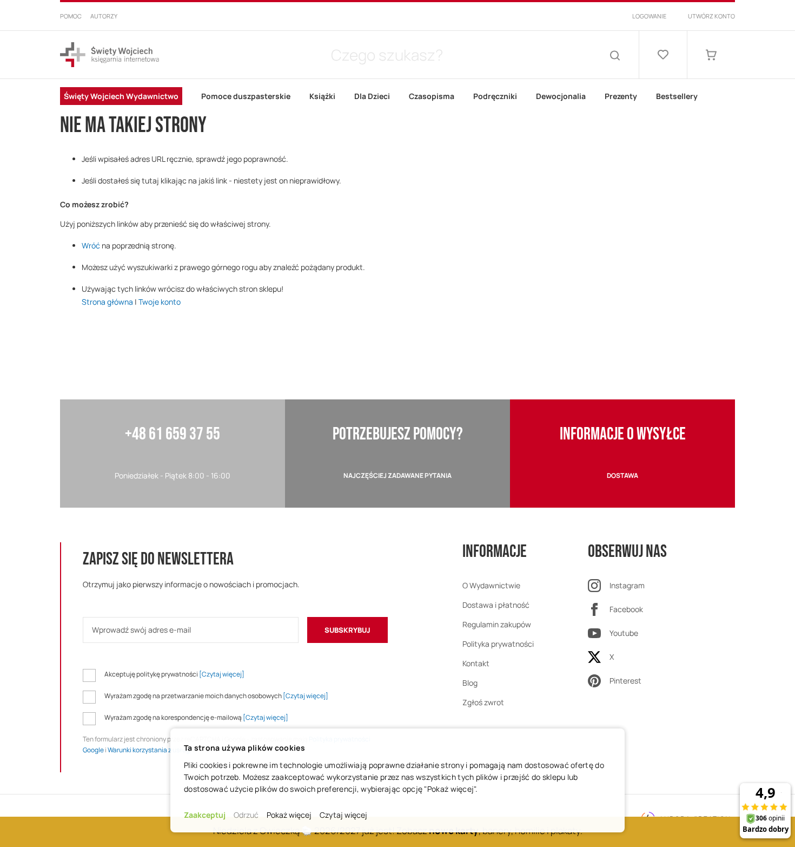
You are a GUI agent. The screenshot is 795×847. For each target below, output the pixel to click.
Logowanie (649, 16)
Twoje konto (159, 302)
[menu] (397, 96)
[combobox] (387, 54)
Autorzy (103, 16)
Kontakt (475, 663)
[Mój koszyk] (711, 54)
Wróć (91, 245)
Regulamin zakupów (496, 624)
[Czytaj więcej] (221, 674)
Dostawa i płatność (495, 605)
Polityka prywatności (498, 644)
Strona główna (107, 302)
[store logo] (109, 55)
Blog (470, 683)
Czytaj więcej (343, 815)
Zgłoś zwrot (483, 702)
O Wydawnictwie (491, 585)
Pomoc (71, 16)
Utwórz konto (711, 16)
